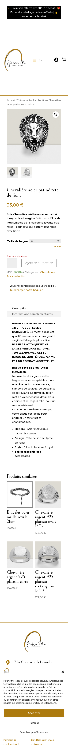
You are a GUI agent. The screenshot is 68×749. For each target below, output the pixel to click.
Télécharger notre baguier (26, 290)
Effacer (57, 246)
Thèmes (22, 100)
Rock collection (38, 100)
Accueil (11, 100)
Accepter (34, 713)
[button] (63, 672)
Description (19, 308)
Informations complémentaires (32, 314)
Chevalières (47, 272)
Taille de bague (17, 241)
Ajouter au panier (39, 263)
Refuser (34, 722)
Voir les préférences (34, 732)
